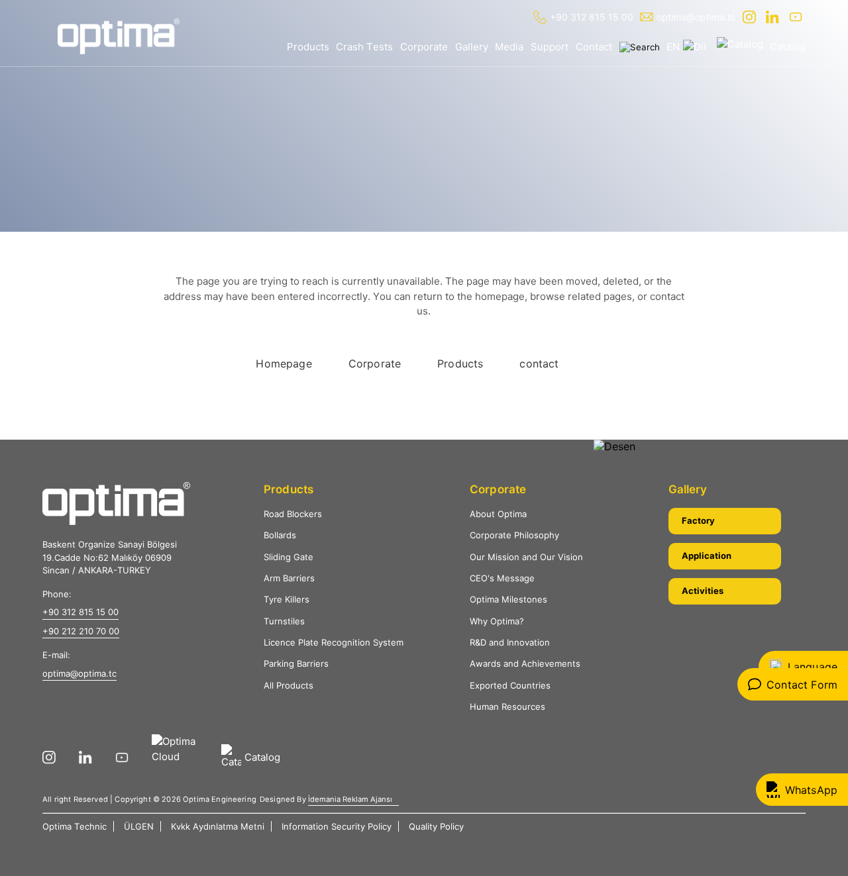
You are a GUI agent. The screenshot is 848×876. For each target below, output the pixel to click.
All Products (288, 685)
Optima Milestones (508, 599)
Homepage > (82, 178)
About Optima (498, 514)
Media (509, 46)
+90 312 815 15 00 (591, 17)
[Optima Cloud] (180, 757)
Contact (594, 46)
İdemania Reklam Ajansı (350, 799)
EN (673, 46)
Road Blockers (293, 514)
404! (130, 178)
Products (308, 46)
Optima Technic (74, 826)
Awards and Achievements (525, 663)
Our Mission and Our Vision (526, 557)
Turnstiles (284, 621)
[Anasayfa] (118, 36)
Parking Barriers (296, 663)
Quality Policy (436, 826)
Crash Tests (364, 46)
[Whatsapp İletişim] (802, 789)
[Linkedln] (774, 17)
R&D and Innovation (510, 642)
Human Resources (507, 706)
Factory (698, 520)
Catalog (788, 46)
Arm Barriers (289, 578)
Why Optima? (497, 621)
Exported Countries (510, 685)
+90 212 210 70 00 (80, 631)
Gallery (471, 46)
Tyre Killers (286, 599)
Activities (702, 590)
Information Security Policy (337, 826)
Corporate (424, 46)
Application (706, 555)
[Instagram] (751, 17)
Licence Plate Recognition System (333, 642)
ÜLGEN (139, 826)
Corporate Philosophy (514, 535)
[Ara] (639, 47)
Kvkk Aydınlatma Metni (217, 826)
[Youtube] (797, 17)
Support (549, 46)
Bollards (280, 535)
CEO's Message (502, 578)
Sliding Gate (288, 557)
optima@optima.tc (696, 17)
